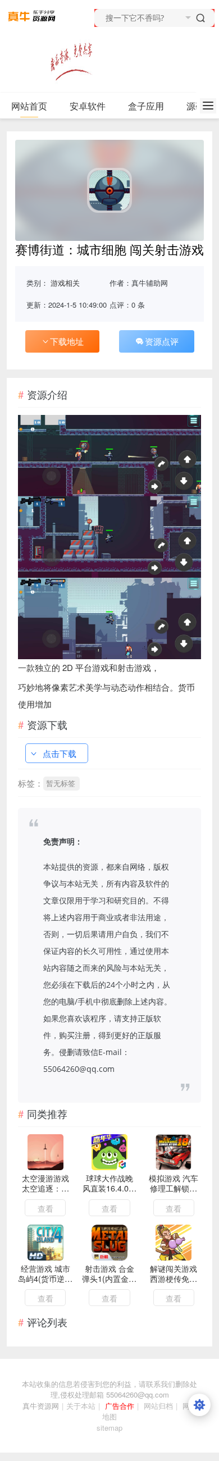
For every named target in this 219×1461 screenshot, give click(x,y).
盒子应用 (146, 105)
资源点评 (162, 341)
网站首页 (29, 105)
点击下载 (59, 753)
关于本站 (80, 1405)
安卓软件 (88, 105)
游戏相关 (65, 282)
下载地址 (67, 341)
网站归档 (158, 1405)
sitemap (109, 1427)
